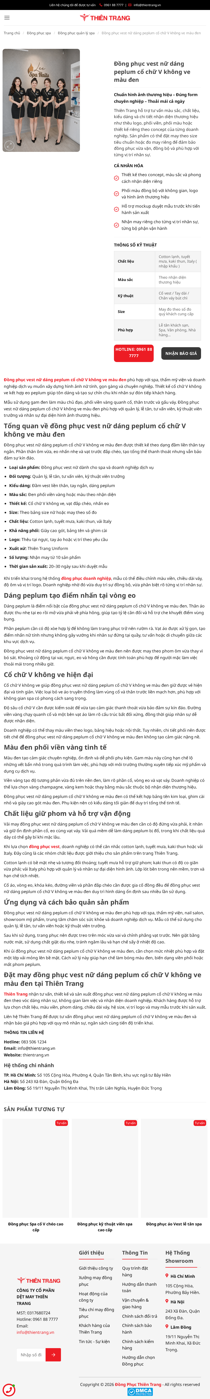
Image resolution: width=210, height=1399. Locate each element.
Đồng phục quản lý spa (76, 33)
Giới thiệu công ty (96, 1268)
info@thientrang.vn (147, 5)
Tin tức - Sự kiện (94, 1341)
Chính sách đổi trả (139, 1316)
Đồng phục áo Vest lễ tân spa (174, 1223)
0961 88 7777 (113, 5)
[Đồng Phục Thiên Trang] (105, 18)
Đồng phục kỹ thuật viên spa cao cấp (104, 1226)
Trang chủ (12, 33)
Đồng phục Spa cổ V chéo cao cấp (35, 1226)
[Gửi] (53, 1354)
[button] (7, 17)
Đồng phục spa (39, 33)
